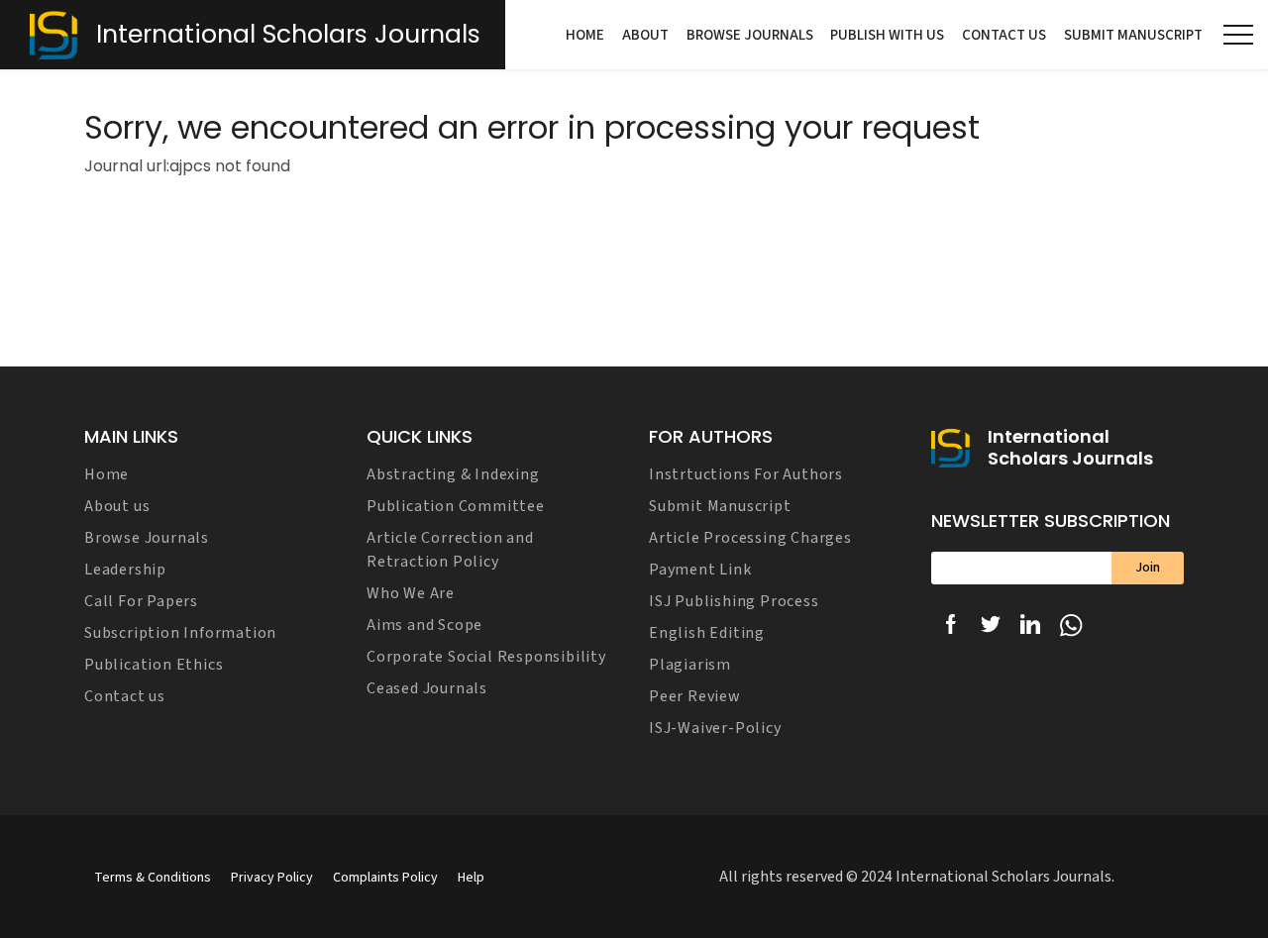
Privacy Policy (272, 877)
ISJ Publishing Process (734, 601)
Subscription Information (180, 633)
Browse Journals (750, 35)
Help (471, 877)
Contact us (1004, 35)
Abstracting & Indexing (453, 474)
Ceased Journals (427, 688)
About (645, 35)
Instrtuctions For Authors (746, 474)
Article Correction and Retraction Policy (450, 550)
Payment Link (700, 569)
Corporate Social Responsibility (486, 657)
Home (585, 35)
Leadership (125, 569)
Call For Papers (141, 601)
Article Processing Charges (750, 538)
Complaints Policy (385, 877)
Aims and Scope (424, 625)
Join (1147, 567)
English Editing (707, 633)
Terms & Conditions (152, 877)
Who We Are (411, 593)
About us (117, 506)
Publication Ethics (153, 665)
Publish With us (887, 35)
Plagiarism (690, 665)
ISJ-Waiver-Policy (715, 728)
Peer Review (695, 696)
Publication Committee (456, 506)
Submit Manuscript (1133, 35)
